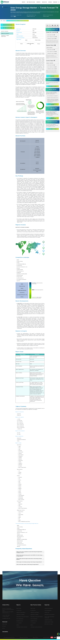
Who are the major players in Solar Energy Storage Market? (27, 564)
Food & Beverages (19, 618)
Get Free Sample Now (7, 27)
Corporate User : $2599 (51, 68)
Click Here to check (52, 86)
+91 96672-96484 (5, 616)
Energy (4, 20)
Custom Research (48, 610)
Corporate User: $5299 (51, 38)
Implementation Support (49, 614)
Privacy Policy (35, 637)
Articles (4, 626)
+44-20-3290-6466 (6, 615)
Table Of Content (5, 33)
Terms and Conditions (24, 637)
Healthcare (18, 608)
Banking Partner (46, 637)
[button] (24, 2)
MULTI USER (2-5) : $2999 (51, 51)
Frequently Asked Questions (5, 36)
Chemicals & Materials (20, 612)
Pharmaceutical (19, 620)
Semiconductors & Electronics (22, 616)
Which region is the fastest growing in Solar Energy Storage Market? (29, 561)
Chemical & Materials (35, 612)
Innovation (5, 631)
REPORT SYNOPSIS (4, 31)
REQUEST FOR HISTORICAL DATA (52, 97)
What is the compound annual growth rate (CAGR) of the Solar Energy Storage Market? (29, 555)
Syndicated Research (49, 608)
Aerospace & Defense (20, 614)
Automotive (18, 610)
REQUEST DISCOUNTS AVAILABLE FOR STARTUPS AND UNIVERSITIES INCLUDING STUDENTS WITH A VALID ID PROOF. (52, 100)
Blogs (3, 628)
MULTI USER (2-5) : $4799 (51, 36)
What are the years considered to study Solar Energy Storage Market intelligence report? (29, 552)
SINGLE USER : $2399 (50, 49)
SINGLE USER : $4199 (50, 34)
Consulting (47, 612)
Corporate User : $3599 (51, 53)
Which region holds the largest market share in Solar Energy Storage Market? (29, 559)
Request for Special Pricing (52, 104)
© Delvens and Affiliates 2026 (9, 637)
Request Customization (52, 118)
